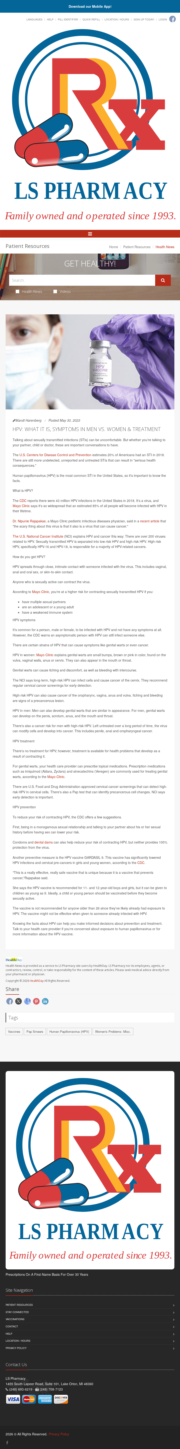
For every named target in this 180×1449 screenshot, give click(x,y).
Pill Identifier (68, 19)
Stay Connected (17, 1312)
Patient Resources (136, 246)
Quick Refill (91, 19)
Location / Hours (117, 19)
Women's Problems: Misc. (113, 1031)
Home (113, 246)
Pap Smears (34, 1031)
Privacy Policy (16, 1348)
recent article (149, 521)
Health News (32, 291)
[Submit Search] (163, 280)
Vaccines (14, 1031)
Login (163, 19)
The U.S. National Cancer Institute (38, 536)
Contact (12, 1326)
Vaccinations (15, 1319)
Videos (65, 291)
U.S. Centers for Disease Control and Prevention (55, 454)
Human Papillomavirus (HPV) (69, 1031)
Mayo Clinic (21, 505)
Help (50, 19)
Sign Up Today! (144, 19)
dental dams (43, 842)
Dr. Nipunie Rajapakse (29, 521)
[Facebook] (172, 19)
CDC (22, 500)
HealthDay (37, 981)
